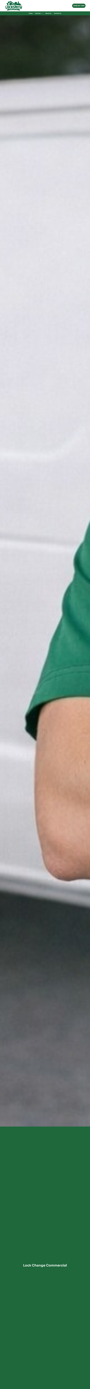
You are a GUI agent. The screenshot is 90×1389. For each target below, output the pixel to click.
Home (31, 13)
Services (38, 13)
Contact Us (57, 13)
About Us (48, 13)
